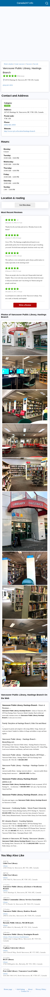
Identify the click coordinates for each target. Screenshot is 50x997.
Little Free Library (10, 863)
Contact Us (25, 991)
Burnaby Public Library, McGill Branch (18, 923)
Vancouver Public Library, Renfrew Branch (19, 911)
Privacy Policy (41, 989)
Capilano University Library (14, 948)
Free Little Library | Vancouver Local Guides (20, 971)
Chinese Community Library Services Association (22, 900)
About (30, 989)
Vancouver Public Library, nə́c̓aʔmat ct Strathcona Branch (22, 887)
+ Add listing (20, 989)
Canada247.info (25, 3)
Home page (8, 989)
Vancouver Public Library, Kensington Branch (20, 934)
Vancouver (29, 64)
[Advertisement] (25, 32)
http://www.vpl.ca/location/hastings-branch (19, 131)
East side (35, 64)
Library (7, 105)
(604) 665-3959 (8, 85)
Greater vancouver (19, 64)
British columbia (8, 64)
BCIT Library (8, 959)
